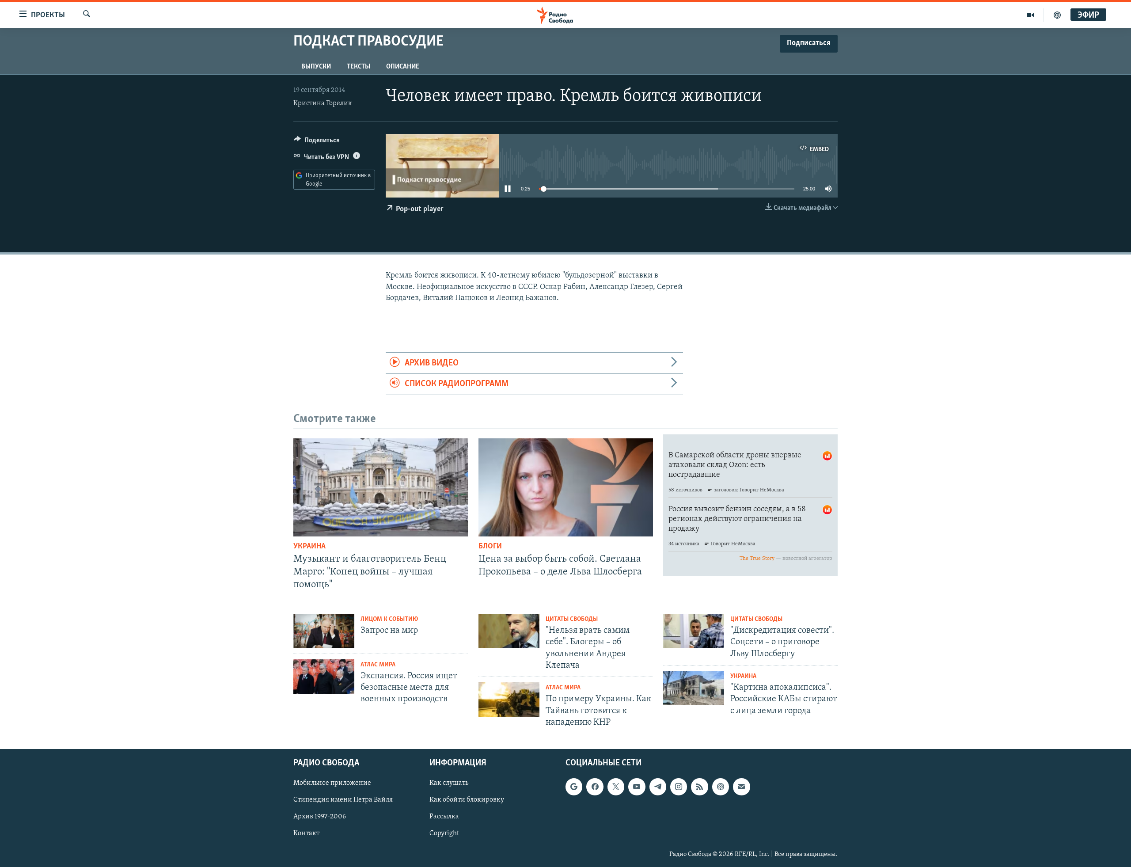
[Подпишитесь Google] (574, 786)
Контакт (306, 833)
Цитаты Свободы (572, 619)
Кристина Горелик (322, 103)
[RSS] (699, 786)
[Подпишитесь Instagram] (678, 786)
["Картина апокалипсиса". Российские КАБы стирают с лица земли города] (693, 688)
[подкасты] (1057, 15)
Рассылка (444, 816)
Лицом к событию (389, 619)
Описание (402, 66)
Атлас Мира (378, 665)
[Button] (317, 142)
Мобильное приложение (332, 783)
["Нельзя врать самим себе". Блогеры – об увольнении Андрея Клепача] (508, 631)
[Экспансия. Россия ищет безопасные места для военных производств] (323, 676)
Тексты (358, 66)
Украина (309, 547)
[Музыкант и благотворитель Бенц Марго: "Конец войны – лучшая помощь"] (380, 487)
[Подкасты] (720, 786)
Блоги (490, 547)
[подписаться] (741, 786)
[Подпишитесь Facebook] (594, 786)
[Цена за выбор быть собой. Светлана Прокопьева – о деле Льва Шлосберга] (565, 487)
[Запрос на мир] (323, 631)
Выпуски (316, 66)
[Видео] (1030, 15)
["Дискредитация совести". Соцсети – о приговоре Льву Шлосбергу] (693, 631)
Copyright (444, 833)
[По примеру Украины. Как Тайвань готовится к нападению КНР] (508, 699)
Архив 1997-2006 (319, 816)
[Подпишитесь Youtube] (636, 786)
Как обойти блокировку (466, 799)
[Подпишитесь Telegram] (657, 786)
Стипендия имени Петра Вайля (343, 799)
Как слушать (448, 783)
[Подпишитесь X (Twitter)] (615, 786)
